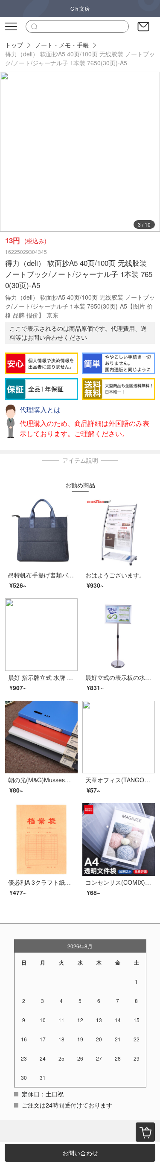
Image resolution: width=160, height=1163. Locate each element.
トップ (14, 45)
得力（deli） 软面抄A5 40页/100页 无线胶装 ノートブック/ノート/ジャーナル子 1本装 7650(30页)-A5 (80, 58)
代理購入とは (40, 409)
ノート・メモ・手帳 (62, 45)
